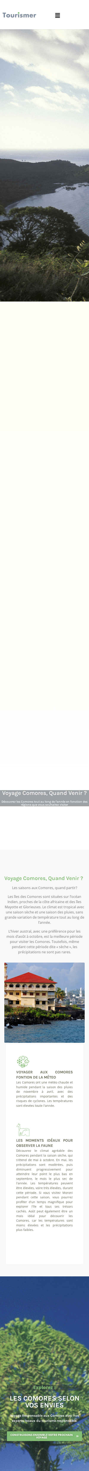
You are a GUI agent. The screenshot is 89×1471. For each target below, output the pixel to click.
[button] (57, 15)
